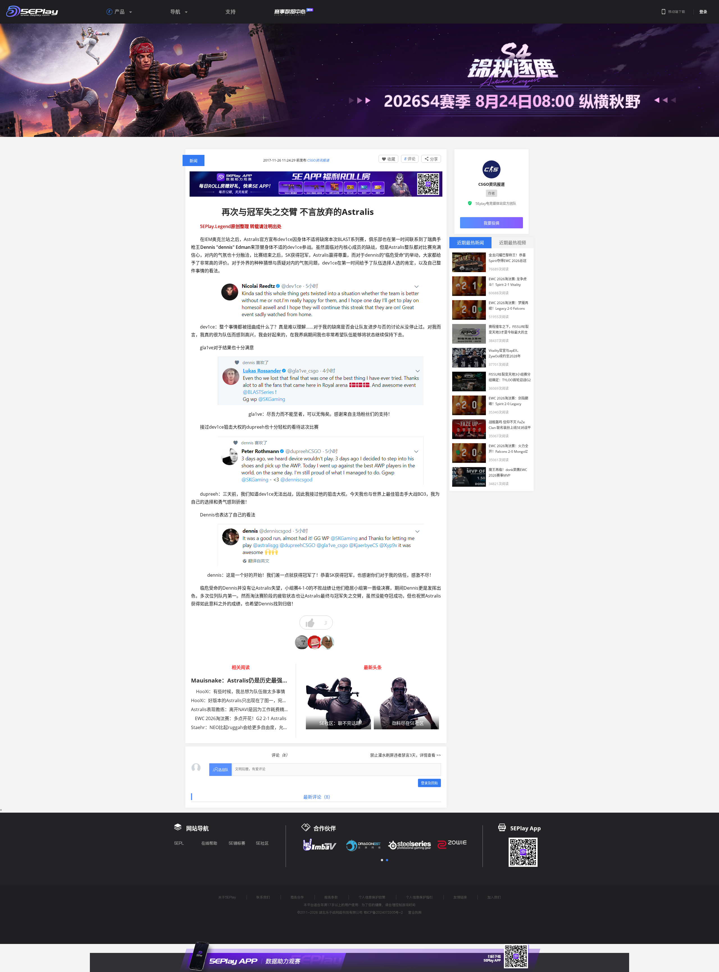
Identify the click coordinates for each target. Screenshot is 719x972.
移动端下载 (676, 11)
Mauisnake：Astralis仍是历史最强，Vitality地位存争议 (263, 680)
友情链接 (460, 897)
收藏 (388, 159)
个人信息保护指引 (419, 897)
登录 (703, 12)
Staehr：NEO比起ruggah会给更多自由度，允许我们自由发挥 (253, 727)
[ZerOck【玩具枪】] (302, 642)
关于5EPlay (227, 897)
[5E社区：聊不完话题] (338, 703)
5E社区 (262, 843)
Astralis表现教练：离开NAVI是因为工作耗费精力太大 (244, 709)
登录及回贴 (429, 783)
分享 (431, 159)
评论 (409, 158)
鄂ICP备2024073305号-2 (383, 912)
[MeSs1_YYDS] (327, 642)
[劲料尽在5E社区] (406, 703)
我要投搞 (491, 223)
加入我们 (494, 897)
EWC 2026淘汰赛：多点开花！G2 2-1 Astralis (240, 718)
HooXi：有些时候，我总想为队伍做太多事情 (240, 691)
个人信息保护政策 (371, 897)
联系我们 (263, 897)
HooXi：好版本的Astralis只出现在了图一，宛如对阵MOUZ (250, 700)
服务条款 (331, 897)
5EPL (179, 843)
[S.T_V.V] (314, 642)
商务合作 (297, 897)
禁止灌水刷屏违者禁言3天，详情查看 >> (405, 755)
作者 (491, 193)
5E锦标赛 (237, 843)
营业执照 (415, 912)
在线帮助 (209, 843)
